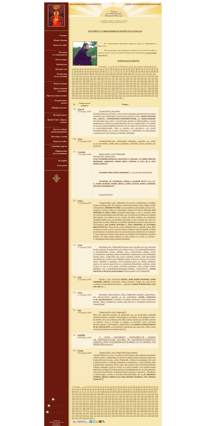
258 (149, 88)
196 (98, 83)
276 (127, 91)
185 (145, 81)
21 (153, 66)
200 (113, 83)
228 (127, 86)
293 (102, 93)
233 (145, 86)
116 (154, 74)
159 (138, 78)
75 (119, 71)
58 (75, 71)
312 (84, 95)
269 (102, 91)
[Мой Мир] (100, 421)
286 (76, 93)
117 (73, 76)
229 (131, 86)
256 (142, 88)
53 (150, 69)
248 (113, 88)
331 (152, 95)
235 (152, 86)
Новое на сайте (60, 45)
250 (120, 88)
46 (132, 69)
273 (116, 91)
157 (131, 78)
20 (150, 66)
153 (116, 78)
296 (113, 93)
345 (116, 98)
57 (73, 71)
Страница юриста (59, 146)
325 (131, 95)
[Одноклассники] (97, 421)
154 (120, 78)
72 (111, 71)
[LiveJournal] (103, 421)
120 (84, 76)
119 (80, 76)
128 (113, 76)
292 (98, 93)
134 (134, 76)
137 (145, 76)
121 (87, 76)
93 (78, 74)
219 (95, 86)
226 (120, 86)
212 (156, 83)
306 (149, 93)
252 (127, 88)
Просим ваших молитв (57, 95)
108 (125, 74)
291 (95, 93)
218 (91, 86)
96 (85, 74)
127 (109, 76)
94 (80, 74)
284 (156, 91)
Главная (63, 35)
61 (83, 71)
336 (84, 98)
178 (120, 81)
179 (123, 81)
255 (138, 88)
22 (155, 66)
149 (102, 78)
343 (109, 98)
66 (96, 71)
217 (87, 86)
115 (150, 74)
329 (145, 95)
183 (138, 81)
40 (116, 69)
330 (149, 95)
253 (131, 88)
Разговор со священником (59, 53)
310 (76, 95)
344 (113, 98)
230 (134, 86)
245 (102, 88)
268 (98, 91)
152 (113, 78)
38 (111, 69)
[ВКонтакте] (90, 421)
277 (131, 91)
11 (127, 66)
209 (145, 83)
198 (105, 83)
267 (95, 91)
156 (127, 78)
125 (102, 76)
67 (98, 71)
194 (91, 83)
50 (142, 69)
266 (91, 91)
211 (152, 83)
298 (120, 93)
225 (116, 86)
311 (80, 95)
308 (156, 93)
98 (91, 74)
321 (116, 95)
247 (109, 88)
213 (73, 86)
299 (123, 93)
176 (113, 81)
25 (78, 69)
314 (91, 95)
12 (130, 66)
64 (91, 71)
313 (87, 95)
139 (152, 76)
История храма (60, 115)
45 (129, 69)
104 (110, 74)
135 (138, 76)
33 (98, 69)
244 (98, 88)
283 (152, 91)
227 (123, 86)
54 (152, 69)
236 (156, 86)
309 (73, 95)
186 (149, 81)
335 (80, 98)
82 (137, 71)
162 (149, 78)
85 (144, 71)
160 (142, 78)
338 (91, 98)
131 (123, 76)
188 (156, 81)
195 (95, 83)
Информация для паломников (59, 152)
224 (113, 86)
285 (73, 93)
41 (119, 69)
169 (87, 81)
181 (131, 81)
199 (109, 83)
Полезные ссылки (59, 136)
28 (85, 69)
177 (116, 81)
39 (114, 69)
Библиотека (61, 64)
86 (147, 71)
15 (137, 66)
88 (152, 71)
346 (120, 98)
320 (113, 95)
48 (137, 69)
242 (91, 88)
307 (152, 93)
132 (127, 76)
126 (105, 76)
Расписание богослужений (60, 75)
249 (116, 88)
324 (127, 95)
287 (80, 93)
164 (156, 78)
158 (134, 78)
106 (118, 74)
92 (75, 74)
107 (121, 74)
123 (95, 76)
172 (98, 81)
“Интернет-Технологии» (56, 422)
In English (62, 161)
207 (138, 83)
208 (142, 83)
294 (105, 93)
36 (106, 69)
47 (134, 69)
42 (121, 69)
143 (80, 78)
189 (73, 83)
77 (124, 71)
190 (76, 83)
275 (123, 91)
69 (103, 71)
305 (145, 93)
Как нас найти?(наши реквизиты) (59, 130)
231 (138, 86)
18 (145, 66)
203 (123, 83)
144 (84, 78)
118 (76, 76)
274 (120, 91)
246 (105, 88)
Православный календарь (60, 89)
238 (76, 88)
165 (73, 81)
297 (116, 93)
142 (76, 78)
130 (120, 76)
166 (76, 81)
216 (84, 86)
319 (109, 95)
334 (76, 98)
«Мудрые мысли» (59, 108)
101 (99, 74)
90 (157, 71)
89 (155, 71)
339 (95, 98)
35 (103, 69)
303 (138, 93)
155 (123, 78)
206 (134, 83)
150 (105, 78)
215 (80, 86)
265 (87, 91)
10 (125, 66)
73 (114, 71)
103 (107, 74)
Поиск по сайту (60, 141)
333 (73, 98)
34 (101, 69)
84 (142, 71)
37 (109, 69)
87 (150, 71)
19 (148, 66)
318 (105, 95)
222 (105, 86)
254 (134, 88)
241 (87, 88)
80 (132, 71)
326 (134, 95)
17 (142, 66)
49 (139, 69)
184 (142, 81)
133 (131, 76)
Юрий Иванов (56, 425)
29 (88, 69)
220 (98, 86)
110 (132, 74)
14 (135, 66)
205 (131, 83)
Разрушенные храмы (61, 101)
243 (95, 88)
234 (149, 86)
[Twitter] (94, 421)
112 (139, 74)
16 (140, 66)
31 (93, 69)
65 (93, 71)
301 (131, 93)
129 (116, 76)
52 (147, 69)
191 (80, 83)
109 (128, 74)
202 (120, 83)
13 (132, 66)
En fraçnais (62, 165)
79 (129, 71)
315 (95, 95)
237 (73, 88)
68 (101, 71)
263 (80, 91)
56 (157, 69)
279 (138, 91)
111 (136, 74)
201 (116, 83)
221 (102, 86)
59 (78, 71)
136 (142, 76)
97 (88, 74)
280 (142, 91)
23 (73, 69)
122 (91, 76)
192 (84, 83)
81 (134, 71)
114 (147, 74)
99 (93, 74)
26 (80, 69)
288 (84, 93)
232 (142, 86)
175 (109, 81)
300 (127, 93)
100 (96, 74)
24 (75, 69)
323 (123, 95)
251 (123, 88)
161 (145, 78)
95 (83, 74)
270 (105, 91)
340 (98, 98)
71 (109, 71)
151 (109, 78)
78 (126, 71)
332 (156, 95)
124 (98, 76)
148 (98, 78)
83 (139, 71)
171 (95, 81)
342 (105, 98)
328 (142, 95)
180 (127, 81)
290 (91, 93)
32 (96, 69)
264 (84, 91)
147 (95, 78)
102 (103, 74)
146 (91, 78)
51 (144, 69)
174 (105, 81)
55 (155, 69)
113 (143, 74)
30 (91, 69)
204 (127, 83)
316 (98, 95)
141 (73, 78)
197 (102, 83)
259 (152, 88)
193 (87, 83)
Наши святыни (60, 83)
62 (85, 71)
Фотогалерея (61, 59)
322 (120, 95)
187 (152, 81)
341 (102, 98)
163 (152, 78)
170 (91, 81)
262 (76, 91)
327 (138, 95)
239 (80, 88)
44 (126, 69)
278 (134, 91)
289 (87, 93)
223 (109, 86)
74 (116, 71)
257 (145, 88)
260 (156, 88)
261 (73, 91)
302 (134, 93)
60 (80, 71)
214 (76, 86)
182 (134, 81)
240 (84, 88)
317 (102, 95)
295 (109, 93)
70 (106, 71)
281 (145, 91)
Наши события (60, 40)
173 (102, 81)
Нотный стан (61, 69)
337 (87, 98)
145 (87, 78)
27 (83, 69)
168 (84, 81)
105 (114, 74)
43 (124, 69)
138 (149, 76)
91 (73, 74)
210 (149, 83)
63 (88, 71)
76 (121, 71)
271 (109, 91)
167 (80, 81)
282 (149, 91)
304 (142, 93)
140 (156, 76)
